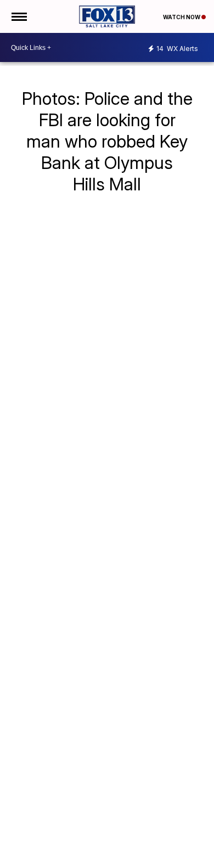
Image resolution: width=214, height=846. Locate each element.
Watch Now (182, 17)
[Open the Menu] (18, 16)
